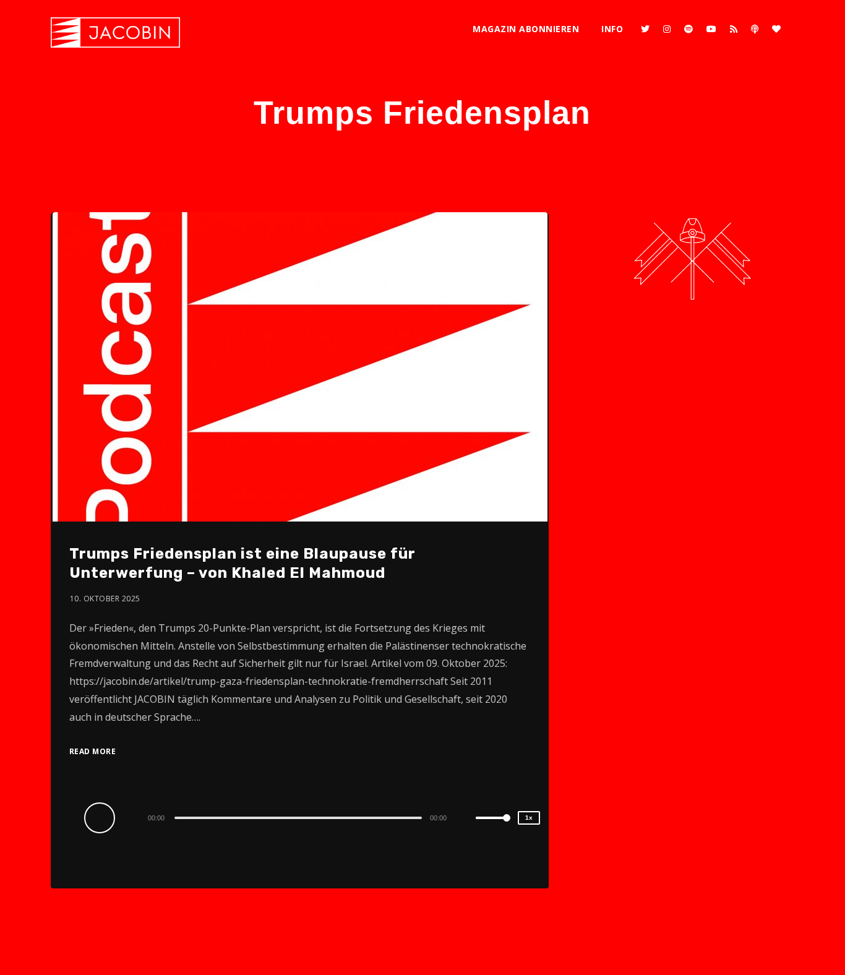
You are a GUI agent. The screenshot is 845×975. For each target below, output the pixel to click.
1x (529, 817)
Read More (92, 751)
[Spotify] (688, 29)
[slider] (493, 828)
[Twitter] (645, 29)
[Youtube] (711, 29)
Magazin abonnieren (526, 29)
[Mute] (466, 819)
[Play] (101, 817)
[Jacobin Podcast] (115, 32)
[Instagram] (666, 29)
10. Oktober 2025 (105, 598)
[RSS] (733, 29)
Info (612, 29)
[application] (299, 817)
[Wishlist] (776, 29)
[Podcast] (754, 29)
